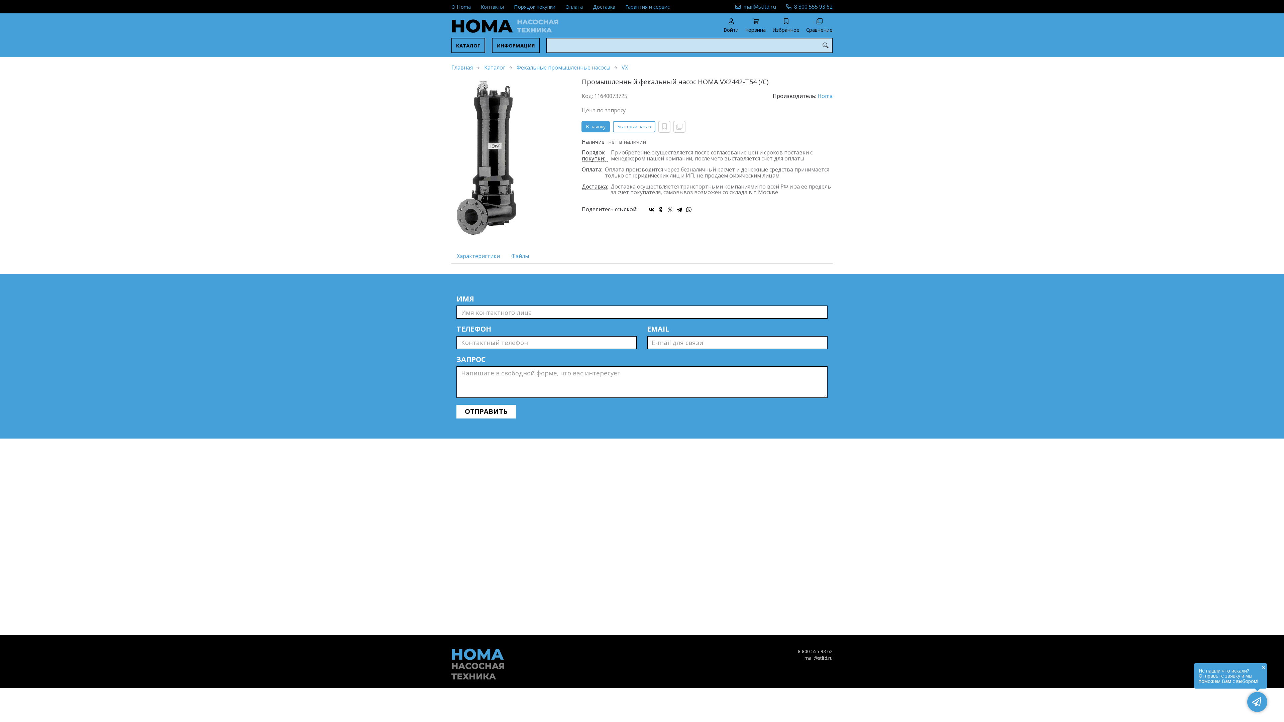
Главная (462, 67)
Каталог (468, 45)
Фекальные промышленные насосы (563, 67)
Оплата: (592, 170)
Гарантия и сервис (647, 6)
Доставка (604, 6)
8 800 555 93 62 (813, 6)
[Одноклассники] (661, 210)
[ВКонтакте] (651, 210)
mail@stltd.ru (759, 6)
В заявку (596, 126)
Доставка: (595, 187)
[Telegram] (679, 210)
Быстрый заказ (634, 126)
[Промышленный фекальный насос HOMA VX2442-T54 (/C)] (511, 158)
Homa (825, 96)
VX (625, 67)
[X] (670, 210)
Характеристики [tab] (478, 256)
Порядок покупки (534, 6)
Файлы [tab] (520, 256)
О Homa (461, 6)
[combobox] (689, 45)
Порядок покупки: (593, 156)
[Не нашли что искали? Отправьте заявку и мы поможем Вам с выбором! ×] (1257, 702)
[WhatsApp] (689, 210)
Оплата (574, 6)
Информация (516, 45)
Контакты (492, 6)
